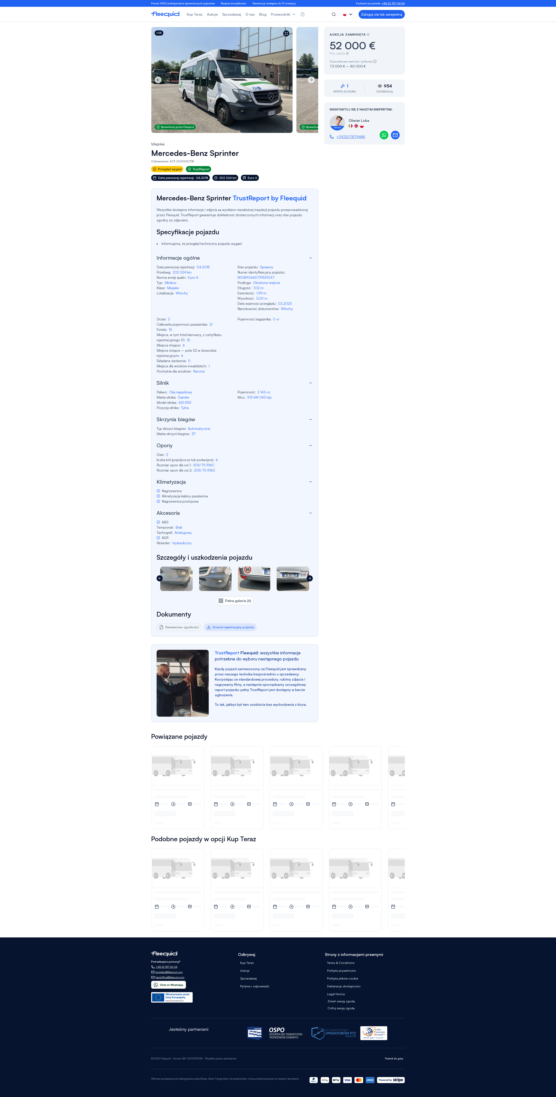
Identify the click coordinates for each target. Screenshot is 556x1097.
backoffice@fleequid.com (170, 977)
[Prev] (158, 79)
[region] (234, 80)
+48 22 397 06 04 (393, 3)
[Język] (348, 14)
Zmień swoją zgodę (341, 1001)
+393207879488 (350, 137)
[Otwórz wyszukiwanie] (334, 14)
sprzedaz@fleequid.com (169, 972)
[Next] (311, 79)
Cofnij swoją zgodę (341, 1008)
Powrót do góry (394, 1058)
